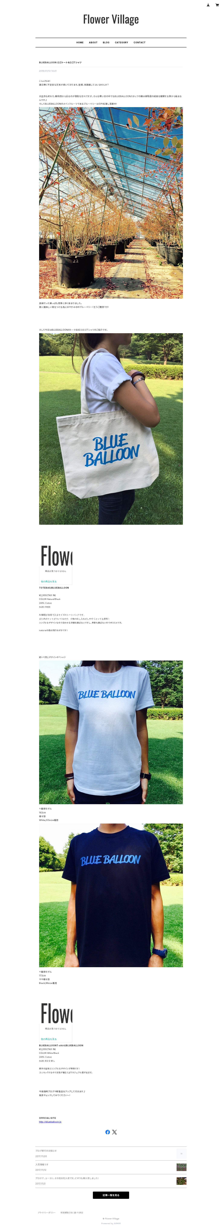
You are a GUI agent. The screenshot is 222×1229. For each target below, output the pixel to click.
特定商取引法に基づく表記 (72, 1212)
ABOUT (93, 42)
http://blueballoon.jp (50, 1121)
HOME (80, 42)
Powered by (107, 1223)
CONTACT (140, 42)
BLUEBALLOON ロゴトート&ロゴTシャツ (60, 62)
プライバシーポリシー (47, 1212)
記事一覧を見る (111, 1195)
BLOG (106, 42)
